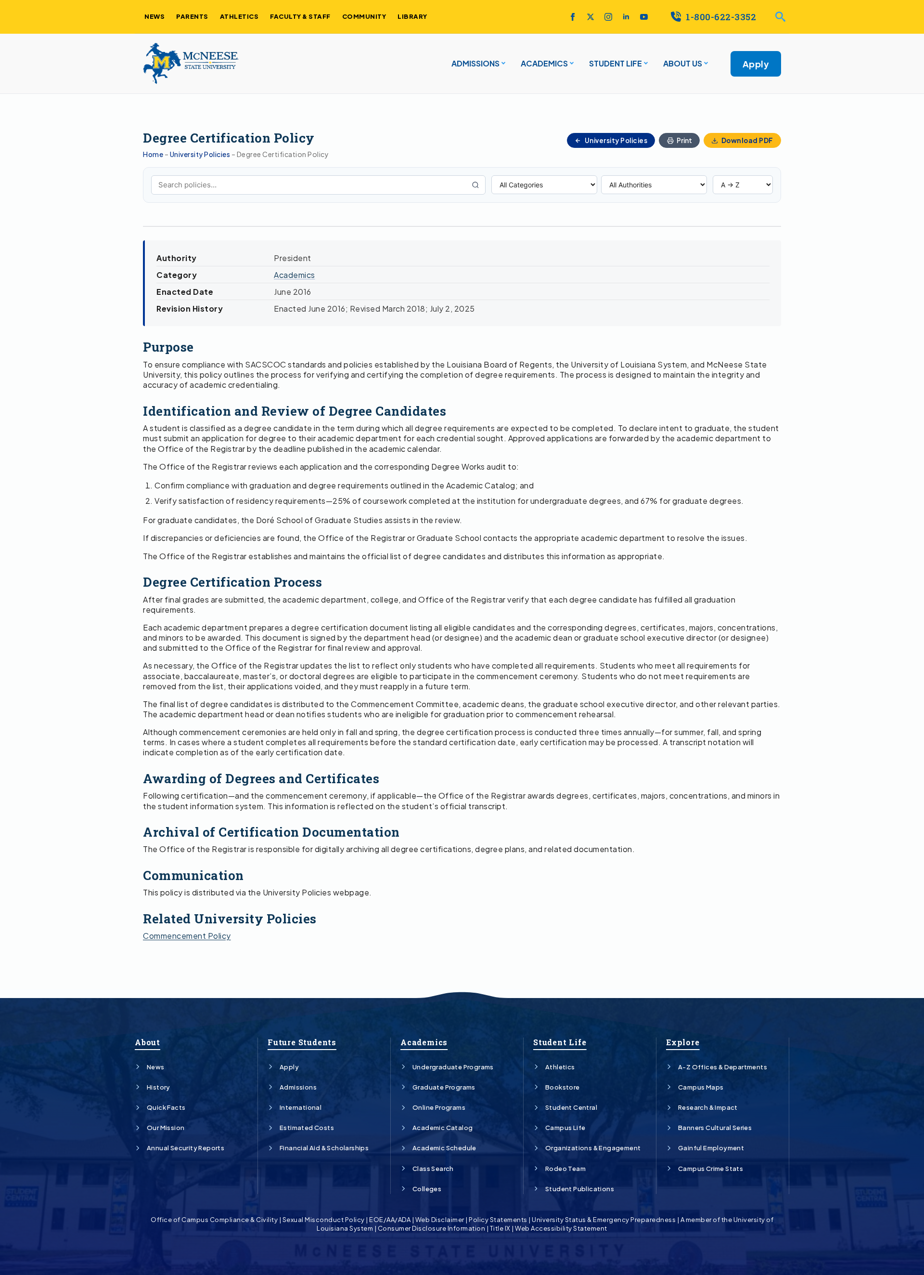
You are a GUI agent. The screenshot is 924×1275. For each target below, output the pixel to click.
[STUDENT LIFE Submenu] (645, 63)
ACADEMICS (544, 63)
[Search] (475, 185)
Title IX (500, 1228)
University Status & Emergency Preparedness (604, 1219)
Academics (294, 275)
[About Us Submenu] (705, 63)
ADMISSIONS (475, 63)
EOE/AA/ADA (390, 1219)
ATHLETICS (239, 16)
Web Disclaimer (439, 1219)
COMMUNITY (364, 16)
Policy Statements (498, 1219)
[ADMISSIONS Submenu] (502, 63)
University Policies (200, 154)
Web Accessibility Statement (561, 1228)
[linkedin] (626, 17)
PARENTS (192, 16)
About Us (682, 63)
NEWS (154, 16)
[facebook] (572, 17)
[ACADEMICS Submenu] (571, 63)
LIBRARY (412, 16)
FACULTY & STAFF (300, 16)
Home (153, 154)
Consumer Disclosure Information (432, 1228)
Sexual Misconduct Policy (323, 1219)
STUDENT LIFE (615, 63)
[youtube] (644, 17)
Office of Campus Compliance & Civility (214, 1219)
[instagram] (608, 17)
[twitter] (590, 17)
